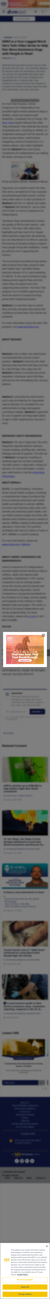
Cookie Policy (22, 1274)
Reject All (25, 1287)
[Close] (47, 1246)
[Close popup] (43, 635)
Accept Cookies (25, 1294)
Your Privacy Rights (25, 1280)
